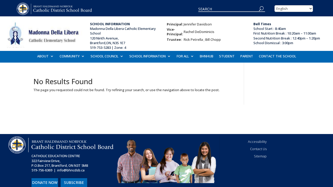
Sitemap (260, 156)
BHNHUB (206, 56)
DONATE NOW (44, 182)
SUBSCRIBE (74, 182)
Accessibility (257, 141)
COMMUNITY (70, 56)
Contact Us (258, 148)
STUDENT (227, 56)
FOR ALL (183, 56)
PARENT (246, 56)
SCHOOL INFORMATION (147, 56)
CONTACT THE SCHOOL (277, 56)
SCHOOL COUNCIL (104, 56)
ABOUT (43, 56)
